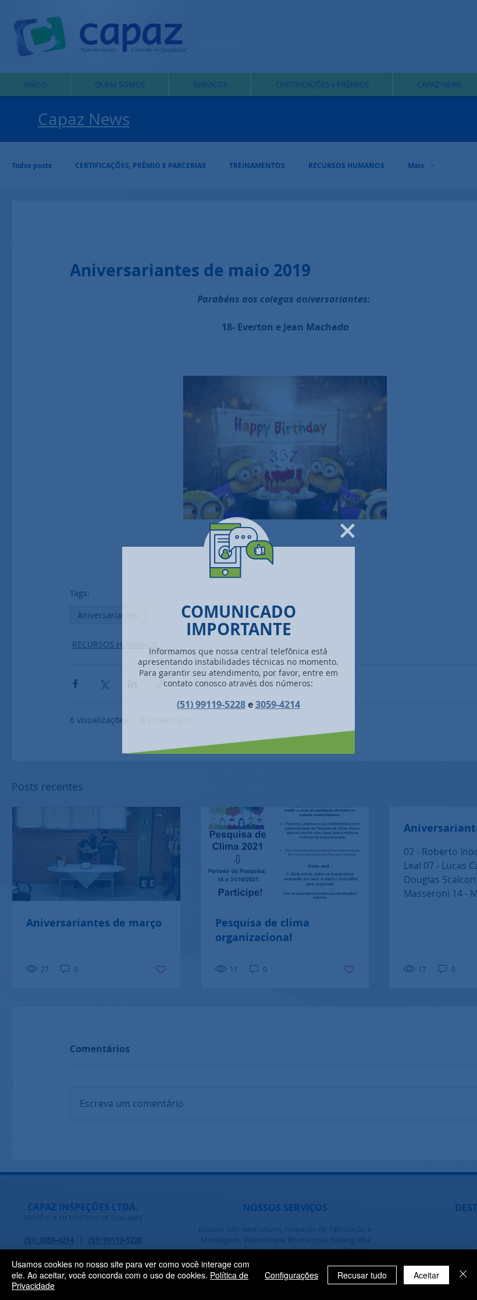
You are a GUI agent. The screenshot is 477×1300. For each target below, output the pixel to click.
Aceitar (426, 1275)
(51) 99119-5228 (211, 704)
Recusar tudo (362, 1275)
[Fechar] (463, 1275)
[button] (347, 530)
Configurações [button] (291, 1275)
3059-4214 (277, 704)
